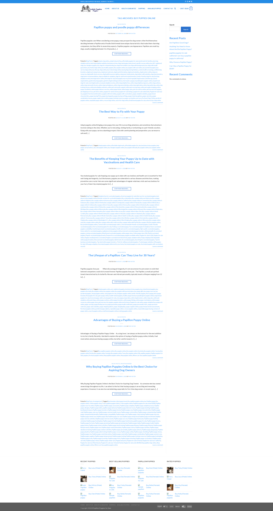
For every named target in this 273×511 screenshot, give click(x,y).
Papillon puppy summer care (153, 434)
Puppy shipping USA (147, 237)
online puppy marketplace (143, 300)
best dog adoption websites (99, 63)
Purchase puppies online (88, 309)
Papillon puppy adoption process (144, 406)
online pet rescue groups (133, 87)
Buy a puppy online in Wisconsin (139, 220)
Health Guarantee (128, 8)
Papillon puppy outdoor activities (101, 430)
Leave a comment (157, 102)
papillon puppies (145, 353)
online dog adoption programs (139, 83)
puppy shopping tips (120, 307)
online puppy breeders (116, 300)
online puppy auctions (102, 300)
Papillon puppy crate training (136, 414)
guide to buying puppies (96, 81)
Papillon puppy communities (129, 412)
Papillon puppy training (119, 436)
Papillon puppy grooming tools (119, 423)
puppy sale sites (147, 96)
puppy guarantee (112, 304)
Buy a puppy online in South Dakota (142, 216)
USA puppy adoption (91, 244)
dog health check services (94, 74)
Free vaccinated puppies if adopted (139, 227)
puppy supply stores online (101, 98)
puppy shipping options (106, 307)
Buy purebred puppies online (89, 224)
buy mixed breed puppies (147, 289)
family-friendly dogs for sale (145, 76)
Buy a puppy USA (144, 222)
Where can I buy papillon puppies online (144, 355)
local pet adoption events (107, 83)
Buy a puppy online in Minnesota (95, 209)
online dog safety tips (149, 85)
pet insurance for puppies (154, 89)
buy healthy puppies (107, 68)
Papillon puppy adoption (127, 406)
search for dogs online (122, 100)
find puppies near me (121, 78)
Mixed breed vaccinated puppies (111, 233)
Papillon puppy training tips (154, 436)
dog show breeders (156, 74)
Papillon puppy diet (102, 416)
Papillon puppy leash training (116, 425)
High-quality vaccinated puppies (149, 229)
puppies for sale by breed (111, 92)
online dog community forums (89, 85)
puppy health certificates (125, 304)
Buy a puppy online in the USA (118, 218)
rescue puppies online (130, 309)
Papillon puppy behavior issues (126, 408)
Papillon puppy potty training (98, 432)
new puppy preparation (124, 298)
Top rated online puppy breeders (106, 242)
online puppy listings (130, 300)
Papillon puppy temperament (103, 436)
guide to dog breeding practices (113, 81)
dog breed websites (133, 72)
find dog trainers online (97, 78)
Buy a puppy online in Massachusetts (133, 207)
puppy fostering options (135, 96)
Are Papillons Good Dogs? (179, 43)
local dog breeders (94, 83)
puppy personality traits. (140, 304)
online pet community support (116, 87)
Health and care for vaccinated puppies (127, 229)
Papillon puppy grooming (102, 423)
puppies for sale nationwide (141, 92)
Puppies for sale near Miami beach (91, 443)
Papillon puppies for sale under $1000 (144, 403)
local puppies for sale (110, 298)
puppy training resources (116, 98)
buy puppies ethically (131, 147)
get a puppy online (103, 296)
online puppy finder (115, 89)
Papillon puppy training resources (136, 436)
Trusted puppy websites (146, 242)
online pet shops (91, 300)
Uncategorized (126, 363)
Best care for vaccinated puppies (146, 196)
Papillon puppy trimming (128, 438)
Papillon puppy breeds (114, 410)
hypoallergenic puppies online (143, 81)
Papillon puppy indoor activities (98, 425)
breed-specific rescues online (141, 63)
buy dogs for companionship (105, 65)
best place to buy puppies (148, 145)
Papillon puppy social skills (120, 434)
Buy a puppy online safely (91, 222)
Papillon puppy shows (155, 432)
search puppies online (95, 311)
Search (171, 25)
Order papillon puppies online (111, 403)
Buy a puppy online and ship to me (142, 198)
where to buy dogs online (153, 100)
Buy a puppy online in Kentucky (137, 205)
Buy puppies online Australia (134, 351)
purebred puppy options (102, 309)
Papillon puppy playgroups (150, 430)
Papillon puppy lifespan (132, 425)
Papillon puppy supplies (87, 436)
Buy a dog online (126, 198)
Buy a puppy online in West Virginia (119, 220)
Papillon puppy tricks (114, 438)
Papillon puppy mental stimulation (111, 427)
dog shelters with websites (142, 74)
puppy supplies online (132, 307)
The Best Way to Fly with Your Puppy (122, 111)
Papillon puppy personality (119, 430)
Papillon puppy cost (121, 414)
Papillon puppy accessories (112, 406)
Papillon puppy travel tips (100, 438)
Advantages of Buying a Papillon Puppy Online (121, 319)
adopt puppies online (104, 145)
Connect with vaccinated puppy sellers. (109, 224)
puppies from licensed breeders (92, 94)
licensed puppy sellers (96, 298)
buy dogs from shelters (121, 65)
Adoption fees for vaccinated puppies (109, 196)
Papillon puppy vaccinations (144, 438)
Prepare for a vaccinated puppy (115, 235)
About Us (115, 8)
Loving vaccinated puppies (93, 233)
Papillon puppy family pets (136, 419)
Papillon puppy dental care (88, 416)
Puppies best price (121, 440)
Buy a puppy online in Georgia (113, 202)
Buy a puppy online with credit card (109, 222)
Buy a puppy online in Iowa (102, 205)
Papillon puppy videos (92, 440)
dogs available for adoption (107, 76)
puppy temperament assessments (149, 307)
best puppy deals (127, 63)
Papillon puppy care (127, 410)
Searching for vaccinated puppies (145, 240)
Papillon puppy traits (86, 438)
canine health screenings (146, 70)
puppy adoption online (134, 237)
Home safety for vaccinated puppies (91, 231)
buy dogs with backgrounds (137, 65)
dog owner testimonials (127, 74)
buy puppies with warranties (134, 68)
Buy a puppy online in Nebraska (153, 209)
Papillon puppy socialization (136, 434)
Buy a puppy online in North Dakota (96, 213)
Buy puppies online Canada (152, 351)
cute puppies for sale (111, 293)
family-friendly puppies (139, 293)
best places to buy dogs (114, 63)
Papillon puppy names (128, 427)
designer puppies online (124, 293)
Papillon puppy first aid (109, 421)
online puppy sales (127, 89)
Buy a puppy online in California (119, 200)
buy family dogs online (94, 68)
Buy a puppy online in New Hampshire (92, 211)
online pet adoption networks (98, 87)
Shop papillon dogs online (148, 443)
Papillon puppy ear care (115, 416)
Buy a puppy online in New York (132, 211)
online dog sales (148, 298)
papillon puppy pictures (135, 430)
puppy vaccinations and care (132, 98)
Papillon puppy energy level (131, 416)
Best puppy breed (122, 401)
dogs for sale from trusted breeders (125, 76)
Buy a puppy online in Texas (101, 218)
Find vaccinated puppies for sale (102, 227)
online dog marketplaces (106, 85)
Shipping (141, 8)
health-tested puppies (115, 296)
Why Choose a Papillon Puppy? (180, 62)
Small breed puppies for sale (137, 100)
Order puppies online (126, 403)
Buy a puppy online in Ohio (115, 213)
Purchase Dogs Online (148, 98)
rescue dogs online (109, 100)
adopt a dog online (103, 61)
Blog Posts (122, 24)
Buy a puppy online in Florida (95, 202)
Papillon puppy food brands (125, 421)
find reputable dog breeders (136, 78)
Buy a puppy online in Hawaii (130, 202)
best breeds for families (145, 61)
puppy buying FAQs (95, 96)
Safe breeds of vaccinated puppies (124, 240)
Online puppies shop (96, 403)
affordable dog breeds (117, 145)
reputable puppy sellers (96, 100)
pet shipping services (87, 92)
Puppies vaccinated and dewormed (116, 237)
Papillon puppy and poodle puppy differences (122, 27)
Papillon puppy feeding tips (94, 421)
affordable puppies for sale (130, 61)
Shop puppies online (126, 355)
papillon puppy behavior (110, 408)
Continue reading (121, 54)
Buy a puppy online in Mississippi (115, 209)
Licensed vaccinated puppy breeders (133, 231)
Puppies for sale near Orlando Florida (112, 443)
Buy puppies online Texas (118, 353)
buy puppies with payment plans (124, 291)
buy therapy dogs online (99, 70)
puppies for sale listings (126, 92)
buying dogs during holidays (130, 70)
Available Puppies (154, 8)
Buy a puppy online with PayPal (129, 222)
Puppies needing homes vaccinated (95, 237)
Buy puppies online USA (133, 353)
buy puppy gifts (138, 291)
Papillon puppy (99, 406)
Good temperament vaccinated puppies (104, 229)
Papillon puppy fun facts (87, 423)
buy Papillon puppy (149, 401)
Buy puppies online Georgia (102, 353)
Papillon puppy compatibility (107, 414)
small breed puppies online (110, 311)
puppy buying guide (108, 96)
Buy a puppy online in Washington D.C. (97, 220)
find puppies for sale (92, 296)
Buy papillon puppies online (106, 351)
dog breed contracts (107, 72)
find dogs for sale (110, 78)
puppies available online (132, 235)
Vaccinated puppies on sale (132, 244)
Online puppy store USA (140, 233)
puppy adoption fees (150, 302)
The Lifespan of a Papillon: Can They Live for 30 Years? (121, 255)
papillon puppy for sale (140, 421)
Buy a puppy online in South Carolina (120, 216)
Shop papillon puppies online (112, 355)
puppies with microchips (109, 94)
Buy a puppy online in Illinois (148, 202)
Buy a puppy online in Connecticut (139, 200)
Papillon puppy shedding (141, 432)
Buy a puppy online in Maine (95, 207)
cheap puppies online (98, 293)
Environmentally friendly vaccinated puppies (135, 224)
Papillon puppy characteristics (142, 410)
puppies (85, 355)
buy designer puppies (90, 65)
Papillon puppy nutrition (142, 427)
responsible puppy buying (145, 309)
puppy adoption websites (140, 94)
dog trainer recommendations (89, 76)
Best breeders (112, 401)
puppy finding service (100, 304)
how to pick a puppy (128, 81)
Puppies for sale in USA (146, 235)
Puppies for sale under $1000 (132, 443)
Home (107, 8)
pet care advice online (139, 89)
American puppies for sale (128, 196)
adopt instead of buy (116, 61)
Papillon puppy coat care (91, 412)
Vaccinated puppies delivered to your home (111, 244)
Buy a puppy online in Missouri (134, 209)
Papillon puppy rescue (113, 432)
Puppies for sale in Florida (134, 440)
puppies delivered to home (122, 302)
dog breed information (120, 72)
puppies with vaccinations (124, 94)
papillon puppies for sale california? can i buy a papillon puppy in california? (180, 55)
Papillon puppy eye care (121, 419)
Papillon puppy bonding (143, 408)
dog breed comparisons (94, 72)
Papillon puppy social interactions (102, 434)
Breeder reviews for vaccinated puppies (109, 198)
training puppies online (125, 311)
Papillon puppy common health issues (109, 412)
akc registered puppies (118, 289)
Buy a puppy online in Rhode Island (99, 216)
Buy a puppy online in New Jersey (113, 211)
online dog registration (136, 85)
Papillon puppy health (147, 423)
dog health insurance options (111, 74)
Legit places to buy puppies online (112, 231)
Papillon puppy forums (153, 421)
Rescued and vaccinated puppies (104, 240)
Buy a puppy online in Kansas (119, 205)
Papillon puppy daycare (152, 414)
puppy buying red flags (121, 96)
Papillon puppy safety (127, 432)
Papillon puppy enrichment (147, 416)
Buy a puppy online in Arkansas (101, 200)
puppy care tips (89, 304)
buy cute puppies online (100, 147)
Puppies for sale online (136, 302)
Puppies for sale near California (152, 440)
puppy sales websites (93, 307)
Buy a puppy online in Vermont (136, 218)
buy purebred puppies (149, 68)
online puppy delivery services (100, 89)
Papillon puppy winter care (107, 440)
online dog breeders (137, 298)
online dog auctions (154, 83)
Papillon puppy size (86, 434)
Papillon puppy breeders (100, 410)
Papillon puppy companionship (147, 412)
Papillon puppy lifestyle (146, 425)
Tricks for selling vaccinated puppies (127, 242)
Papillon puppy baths (96, 408)
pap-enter (132, 33)
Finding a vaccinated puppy (120, 227)
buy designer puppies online (116, 147)
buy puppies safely (108, 291)
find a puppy (149, 293)
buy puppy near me (149, 291)
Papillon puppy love (95, 427)
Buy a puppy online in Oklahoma (132, 213)
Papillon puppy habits (134, 423)
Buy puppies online (119, 68)
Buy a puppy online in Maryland (113, 207)
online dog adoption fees (122, 83)
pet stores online (98, 92)
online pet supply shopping (148, 87)
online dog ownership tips (121, 85)
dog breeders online (146, 72)
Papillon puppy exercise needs (104, 419)
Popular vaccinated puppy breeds (96, 235)
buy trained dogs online (114, 70)
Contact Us (168, 8)
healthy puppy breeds (129, 296)
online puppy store (127, 233)
